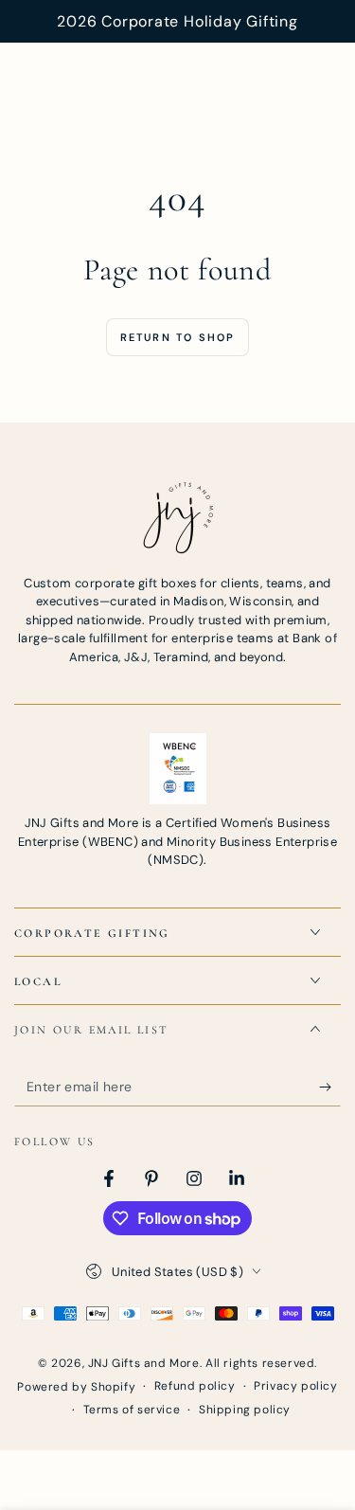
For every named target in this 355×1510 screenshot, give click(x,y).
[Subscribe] (330, 1087)
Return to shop (178, 337)
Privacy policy (295, 1385)
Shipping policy (245, 1409)
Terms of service (132, 1409)
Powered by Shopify (76, 1386)
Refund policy (195, 1385)
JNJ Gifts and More (144, 1363)
